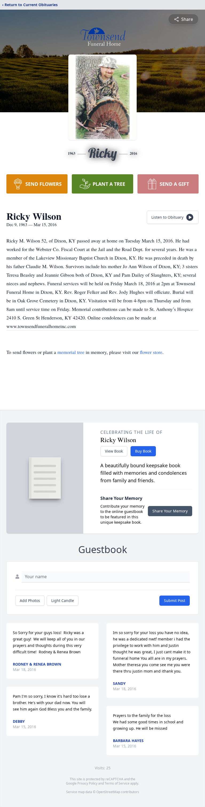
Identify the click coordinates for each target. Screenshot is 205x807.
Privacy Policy (87, 783)
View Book (114, 451)
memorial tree (70, 352)
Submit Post (174, 600)
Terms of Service (117, 783)
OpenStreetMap (108, 792)
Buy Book (143, 451)
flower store (151, 352)
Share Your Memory (170, 510)
